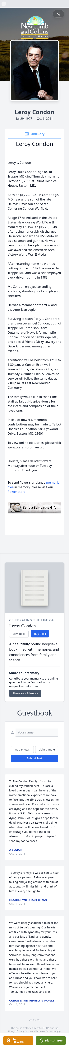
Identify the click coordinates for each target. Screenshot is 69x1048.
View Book (18, 634)
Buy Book (40, 634)
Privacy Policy (23, 1031)
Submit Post (34, 758)
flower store (16, 492)
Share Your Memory (25, 693)
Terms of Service (45, 1031)
